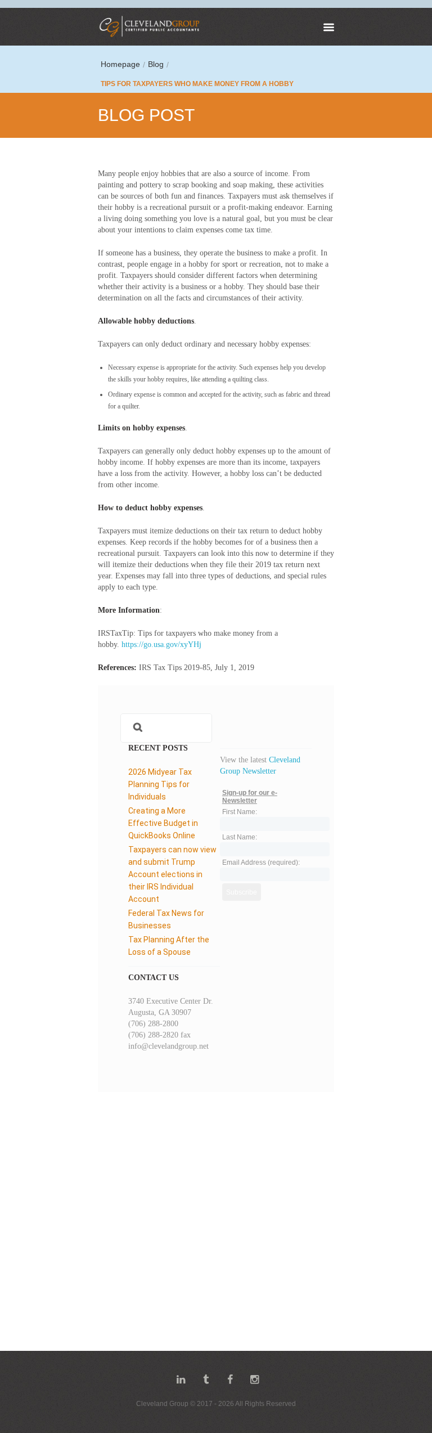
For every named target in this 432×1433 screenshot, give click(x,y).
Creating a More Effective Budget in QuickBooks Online (163, 823)
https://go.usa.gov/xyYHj (161, 644)
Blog (156, 64)
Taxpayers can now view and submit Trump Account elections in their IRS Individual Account (172, 874)
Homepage (120, 64)
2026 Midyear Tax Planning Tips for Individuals (160, 784)
